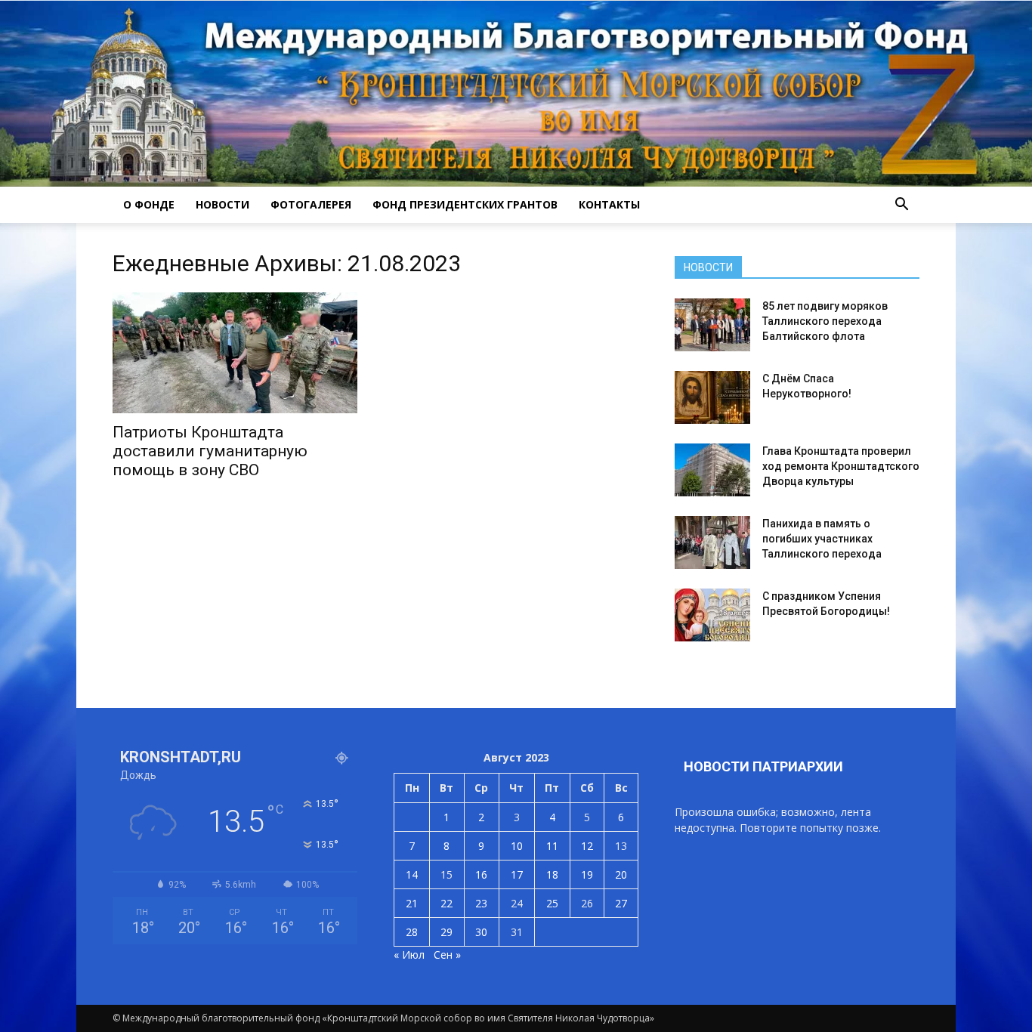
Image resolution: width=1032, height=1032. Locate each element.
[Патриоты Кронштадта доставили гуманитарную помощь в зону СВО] (235, 352)
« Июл (409, 954)
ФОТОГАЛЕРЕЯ (310, 204)
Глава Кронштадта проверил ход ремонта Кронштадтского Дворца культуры (840, 466)
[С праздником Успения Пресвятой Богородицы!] (712, 615)
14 (412, 874)
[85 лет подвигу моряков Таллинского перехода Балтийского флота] (712, 324)
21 (412, 903)
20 (621, 874)
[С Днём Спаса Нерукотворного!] (712, 397)
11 (552, 846)
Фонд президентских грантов (465, 204)
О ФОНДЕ (149, 204)
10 (517, 846)
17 (517, 874)
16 (481, 874)
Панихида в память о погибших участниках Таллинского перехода (822, 539)
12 (587, 846)
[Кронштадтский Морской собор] (516, 94)
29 (446, 932)
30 (481, 932)
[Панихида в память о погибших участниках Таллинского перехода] (712, 542)
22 (446, 903)
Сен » (447, 954)
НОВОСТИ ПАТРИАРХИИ (763, 766)
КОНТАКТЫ (609, 204)
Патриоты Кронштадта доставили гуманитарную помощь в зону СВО (210, 451)
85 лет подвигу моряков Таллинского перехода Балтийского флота (825, 321)
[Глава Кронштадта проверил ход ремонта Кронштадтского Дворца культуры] (712, 469)
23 (481, 903)
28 (412, 932)
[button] (901, 205)
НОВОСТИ (222, 204)
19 (587, 874)
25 (552, 903)
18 (552, 874)
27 (621, 903)
